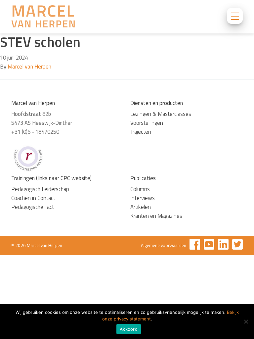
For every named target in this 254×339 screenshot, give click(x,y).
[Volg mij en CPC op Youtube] (209, 245)
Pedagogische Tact (32, 207)
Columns (140, 189)
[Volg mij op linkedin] (223, 245)
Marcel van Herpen (29, 66)
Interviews (142, 198)
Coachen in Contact (33, 198)
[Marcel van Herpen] (43, 17)
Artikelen (140, 207)
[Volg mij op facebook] (195, 245)
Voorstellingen (146, 123)
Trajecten (140, 131)
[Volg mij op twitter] (237, 245)
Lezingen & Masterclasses (160, 114)
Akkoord (129, 329)
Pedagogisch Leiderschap (40, 189)
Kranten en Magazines (156, 216)
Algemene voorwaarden (163, 245)
